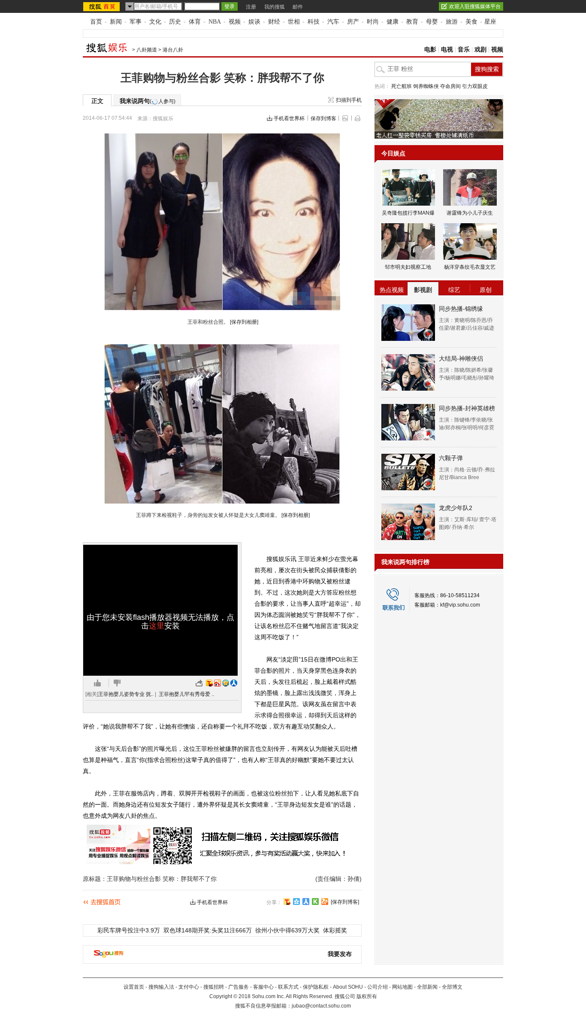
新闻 (116, 21)
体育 (195, 21)
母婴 (432, 21)
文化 (155, 21)
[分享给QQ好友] (296, 901)
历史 (175, 21)
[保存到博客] (345, 902)
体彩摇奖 (335, 930)
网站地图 (402, 987)
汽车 (333, 21)
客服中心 (263, 987)
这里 (156, 626)
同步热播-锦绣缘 (461, 308)
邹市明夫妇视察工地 (408, 267)
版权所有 (366, 996)
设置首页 (134, 987)
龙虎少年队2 (455, 507)
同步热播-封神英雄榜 (467, 408)
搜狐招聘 (213, 987)
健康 (393, 21)
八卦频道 (146, 50)
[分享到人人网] (305, 901)
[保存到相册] (244, 322)
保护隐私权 (316, 987)
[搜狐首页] (102, 6)
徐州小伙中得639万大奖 (287, 930)
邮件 (298, 7)
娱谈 (254, 21)
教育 (412, 21)
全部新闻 (427, 987)
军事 (136, 21)
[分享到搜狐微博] (287, 901)
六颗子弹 (451, 458)
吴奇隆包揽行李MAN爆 (408, 213)
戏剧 (480, 49)
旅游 (452, 21)
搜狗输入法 (161, 987)
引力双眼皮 (475, 86)
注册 (251, 7)
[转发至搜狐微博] (209, 683)
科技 (314, 21)
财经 (274, 21)
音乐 (464, 49)
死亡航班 (401, 86)
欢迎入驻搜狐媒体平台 (475, 6)
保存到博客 (323, 118)
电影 (430, 49)
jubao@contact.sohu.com (321, 1006)
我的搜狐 (274, 7)
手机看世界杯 (289, 118)
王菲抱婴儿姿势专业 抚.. (126, 694)
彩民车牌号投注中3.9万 (128, 930)
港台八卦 (173, 50)
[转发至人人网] (233, 683)
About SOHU (348, 987)
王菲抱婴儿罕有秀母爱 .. (186, 694)
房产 (353, 21)
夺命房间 (450, 86)
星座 (490, 21)
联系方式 (288, 987)
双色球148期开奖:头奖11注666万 (207, 930)
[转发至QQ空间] (225, 683)
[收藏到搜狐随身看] (315, 901)
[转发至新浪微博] (217, 683)
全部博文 (452, 987)
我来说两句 (147, 100)
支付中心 (188, 987)
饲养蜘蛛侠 (426, 86)
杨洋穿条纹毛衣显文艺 (469, 267)
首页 (96, 21)
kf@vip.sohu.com (460, 605)
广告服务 (238, 987)
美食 (471, 21)
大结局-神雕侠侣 (461, 358)
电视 (447, 49)
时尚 (373, 21)
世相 (294, 21)
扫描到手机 (349, 100)
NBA (214, 21)
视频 (235, 21)
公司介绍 (377, 987)
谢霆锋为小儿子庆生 (470, 213)
